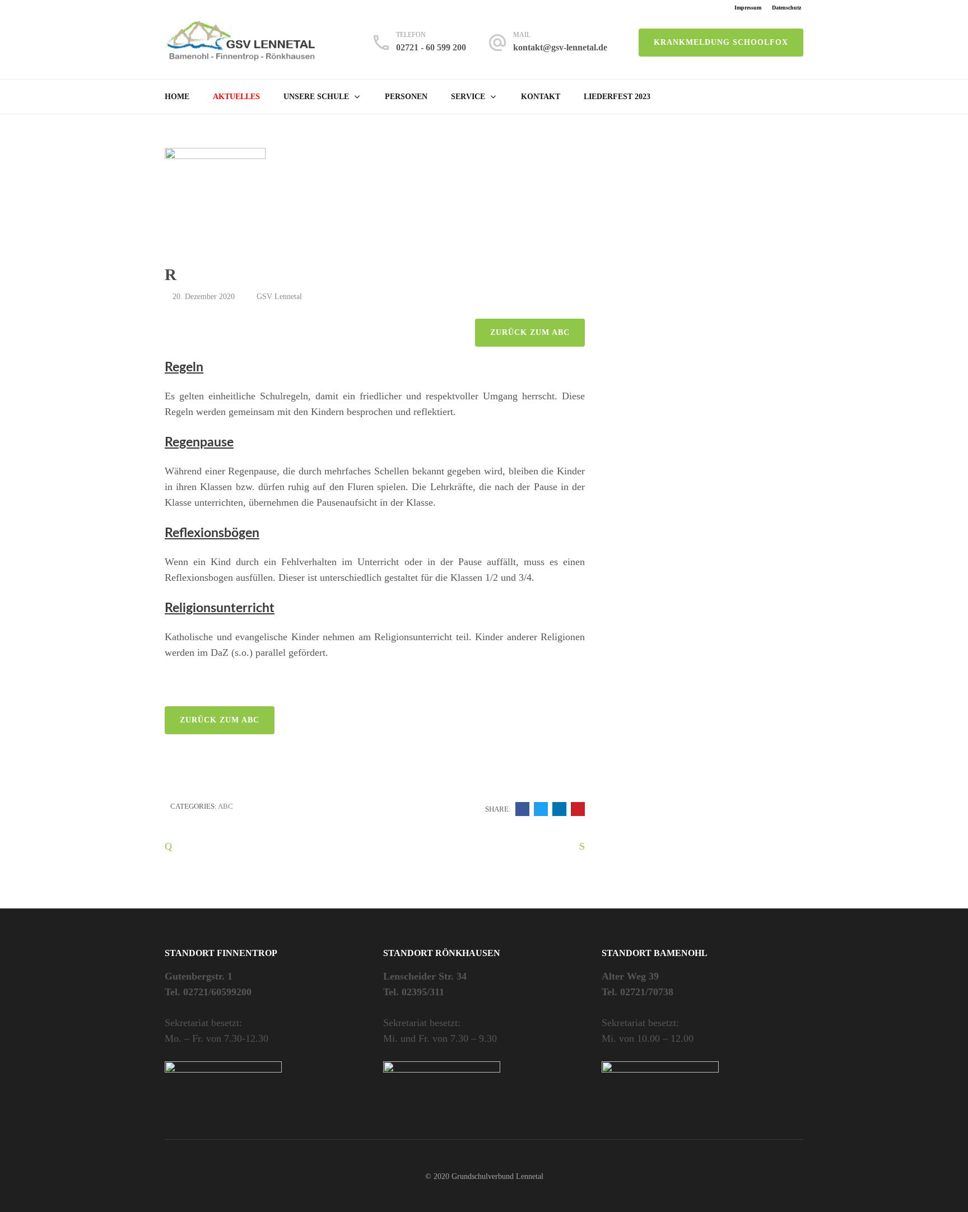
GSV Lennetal (279, 296)
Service (468, 96)
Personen (406, 96)
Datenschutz (786, 7)
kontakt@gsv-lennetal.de (560, 47)
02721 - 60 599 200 (431, 47)
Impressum (747, 7)
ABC (225, 806)
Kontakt (540, 96)
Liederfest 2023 (617, 96)
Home (177, 96)
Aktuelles (236, 96)
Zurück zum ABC (530, 332)
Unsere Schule (316, 96)
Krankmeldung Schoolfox (721, 42)
